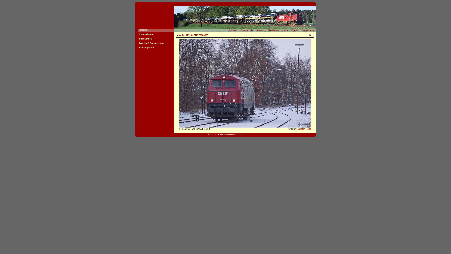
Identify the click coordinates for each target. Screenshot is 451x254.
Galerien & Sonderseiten (151, 43)
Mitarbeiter (273, 30)
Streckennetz (145, 39)
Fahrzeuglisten (146, 47)
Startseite (144, 30)
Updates (233, 30)
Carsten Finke (304, 129)
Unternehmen (146, 34)
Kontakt (260, 30)
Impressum (308, 30)
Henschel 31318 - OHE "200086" (192, 35)
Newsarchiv (247, 30)
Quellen (295, 30)
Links (285, 30)
